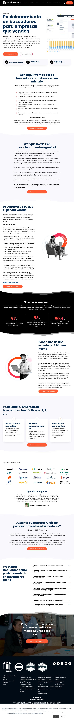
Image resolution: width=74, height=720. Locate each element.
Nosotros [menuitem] (44, 2)
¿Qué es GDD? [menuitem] (58, 686)
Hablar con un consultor (10, 54)
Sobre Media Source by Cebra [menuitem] (9, 676)
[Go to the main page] (12, 2)
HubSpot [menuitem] (32, 2)
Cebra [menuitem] (4, 684)
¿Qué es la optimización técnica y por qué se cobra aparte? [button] (49, 595)
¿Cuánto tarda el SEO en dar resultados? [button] (48, 566)
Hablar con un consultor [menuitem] (9, 681)
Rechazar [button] (63, 716)
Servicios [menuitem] (26, 2)
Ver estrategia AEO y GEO (10, 282)
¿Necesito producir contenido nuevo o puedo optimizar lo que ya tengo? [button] (49, 589)
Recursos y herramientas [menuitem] (45, 676)
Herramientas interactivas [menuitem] (26, 686)
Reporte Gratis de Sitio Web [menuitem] (44, 679)
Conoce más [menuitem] (58, 676)
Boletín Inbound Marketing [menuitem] (44, 677)
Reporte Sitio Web (26, 54)
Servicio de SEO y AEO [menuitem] (25, 683)
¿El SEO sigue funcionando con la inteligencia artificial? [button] (49, 583)
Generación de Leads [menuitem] (25, 677)
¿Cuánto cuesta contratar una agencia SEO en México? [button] (50, 571)
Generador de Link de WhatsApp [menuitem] (46, 686)
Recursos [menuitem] (58, 2)
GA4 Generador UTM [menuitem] (43, 688)
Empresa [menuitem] (5, 679)
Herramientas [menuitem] (50, 2)
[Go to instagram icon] (69, 663)
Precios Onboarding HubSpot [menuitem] (27, 688)
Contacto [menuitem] (5, 682)
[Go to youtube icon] (66, 663)
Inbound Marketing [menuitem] (42, 693)
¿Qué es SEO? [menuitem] (58, 688)
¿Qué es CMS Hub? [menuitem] (59, 684)
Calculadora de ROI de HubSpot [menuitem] (45, 681)
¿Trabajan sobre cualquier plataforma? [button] (48, 605)
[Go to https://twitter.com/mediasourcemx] (62, 663)
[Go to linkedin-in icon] (58, 663)
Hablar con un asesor (37, 641)
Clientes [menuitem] (38, 2)
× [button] (70, 706)
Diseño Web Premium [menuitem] (25, 684)
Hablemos (69, 3)
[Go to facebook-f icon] (54, 663)
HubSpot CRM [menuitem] (58, 683)
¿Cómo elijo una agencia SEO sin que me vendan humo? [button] (48, 577)
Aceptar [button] (56, 716)
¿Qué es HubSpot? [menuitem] (59, 681)
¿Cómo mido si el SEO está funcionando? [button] (48, 600)
